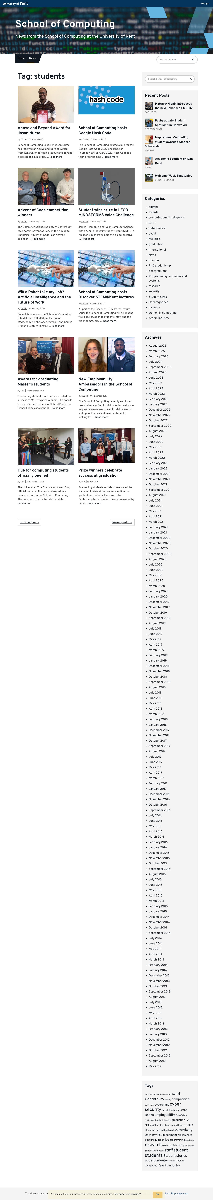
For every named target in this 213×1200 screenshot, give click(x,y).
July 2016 (155, 815)
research (154, 286)
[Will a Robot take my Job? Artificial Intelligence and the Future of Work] (46, 269)
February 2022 (159, 463)
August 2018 (157, 687)
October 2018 (158, 677)
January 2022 (158, 469)
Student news (158, 297)
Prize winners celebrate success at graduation (100, 473)
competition (180, 1099)
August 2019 (157, 623)
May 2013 (155, 1013)
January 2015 (158, 912)
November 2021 (159, 479)
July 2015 (155, 879)
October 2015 (158, 863)
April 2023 (156, 388)
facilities (154, 239)
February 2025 (159, 356)
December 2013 (159, 976)
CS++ (152, 223)
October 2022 (158, 420)
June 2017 (155, 762)
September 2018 (160, 682)
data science (157, 228)
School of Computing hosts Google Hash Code (102, 131)
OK (157, 1194)
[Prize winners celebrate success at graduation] (106, 445)
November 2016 (159, 799)
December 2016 (159, 794)
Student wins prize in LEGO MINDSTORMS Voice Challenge (106, 213)
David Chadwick (170, 1110)
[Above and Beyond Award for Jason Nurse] (46, 115)
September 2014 (160, 933)
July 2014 (155, 938)
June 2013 (155, 1008)
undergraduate (156, 1160)
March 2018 (156, 714)
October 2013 (158, 986)
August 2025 (158, 346)
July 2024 (155, 362)
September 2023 (160, 367)
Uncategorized (158, 302)
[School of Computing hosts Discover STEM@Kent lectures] (106, 269)
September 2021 (160, 490)
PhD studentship (160, 266)
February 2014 (158, 965)
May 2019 (155, 639)
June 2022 (156, 442)
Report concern (179, 1193)
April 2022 (156, 452)
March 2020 (157, 586)
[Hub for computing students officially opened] (46, 447)
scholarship (167, 1145)
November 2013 (159, 981)
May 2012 (155, 1066)
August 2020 (158, 559)
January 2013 (158, 1034)
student (181, 1150)
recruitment (189, 1140)
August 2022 (158, 431)
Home (21, 58)
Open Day (151, 1135)
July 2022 (155, 436)
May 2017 (155, 767)
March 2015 (156, 901)
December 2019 (159, 602)
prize (165, 1140)
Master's (173, 1130)
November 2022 (160, 415)
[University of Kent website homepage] (16, 4)
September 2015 (160, 869)
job (185, 1125)
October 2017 (158, 741)
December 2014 (159, 917)
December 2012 (159, 1040)
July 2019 (155, 629)
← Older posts (29, 522)
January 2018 (158, 725)
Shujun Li (189, 1145)
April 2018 (155, 709)
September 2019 (159, 618)
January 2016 (158, 847)
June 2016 (155, 821)
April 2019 (155, 645)
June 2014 (156, 944)
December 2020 (159, 538)
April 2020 (156, 581)
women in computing (163, 313)
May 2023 (155, 383)
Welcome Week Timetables (173, 176)
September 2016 (159, 810)
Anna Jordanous (161, 1094)
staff (168, 1150)
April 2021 (155, 517)
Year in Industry (159, 318)
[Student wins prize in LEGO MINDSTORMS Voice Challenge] (106, 189)
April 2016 (155, 831)
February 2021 (158, 527)
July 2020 (155, 565)
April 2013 (155, 1018)
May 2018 (155, 703)
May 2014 (155, 949)
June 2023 (156, 378)
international (157, 250)
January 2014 (158, 970)
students (154, 1155)
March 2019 (156, 650)
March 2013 (156, 1024)
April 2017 (155, 773)
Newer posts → (122, 522)
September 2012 (160, 1056)
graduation (156, 244)
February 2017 (158, 783)
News (32, 58)
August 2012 (157, 1061)
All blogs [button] (204, 3)
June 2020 (156, 570)
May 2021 (155, 511)
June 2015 (156, 885)
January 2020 (158, 597)
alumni (153, 207)
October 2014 (158, 928)
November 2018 (159, 671)
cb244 (24, 139)
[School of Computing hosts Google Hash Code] (106, 100)
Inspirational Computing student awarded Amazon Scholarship (167, 142)
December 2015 (159, 853)
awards (153, 212)
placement (170, 1135)
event (152, 234)
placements (185, 1135)
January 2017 (158, 789)
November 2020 (160, 543)
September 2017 (159, 746)
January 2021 (158, 533)
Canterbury (154, 1099)
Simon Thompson (154, 1150)
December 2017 (159, 730)
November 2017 (159, 735)
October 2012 (158, 1050)
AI (146, 1094)
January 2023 (158, 404)
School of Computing (65, 24)
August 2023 (157, 372)
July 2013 (155, 1002)
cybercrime (162, 1105)
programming (177, 1140)
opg (23, 391)
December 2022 (159, 410)
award (174, 1094)
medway (186, 1130)
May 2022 (155, 447)
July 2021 (155, 501)
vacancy (154, 307)
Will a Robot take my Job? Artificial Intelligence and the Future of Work (44, 297)
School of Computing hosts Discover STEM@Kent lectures (106, 295)
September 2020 (160, 554)
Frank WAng (181, 1115)
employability (165, 1115)
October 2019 (158, 613)
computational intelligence (166, 218)
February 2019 (158, 655)
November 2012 (159, 1045)
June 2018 (156, 698)
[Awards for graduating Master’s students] (46, 357)
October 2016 (158, 805)
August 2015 (157, 874)
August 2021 (157, 495)
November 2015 (159, 858)
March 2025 (157, 351)
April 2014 (155, 954)
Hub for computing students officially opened (43, 473)
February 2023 (158, 399)
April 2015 (155, 896)
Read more (55, 157)
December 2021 (159, 474)
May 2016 (155, 826)
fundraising (150, 1120)
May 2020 (155, 575)
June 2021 (156, 506)
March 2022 (157, 458)
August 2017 (157, 751)
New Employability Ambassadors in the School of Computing (105, 384)
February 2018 (158, 719)
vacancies (171, 1161)
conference (149, 1105)
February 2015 (158, 906)
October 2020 (158, 549)
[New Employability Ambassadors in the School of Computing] (106, 354)
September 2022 (160, 426)
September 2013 (159, 992)
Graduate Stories (163, 1120)
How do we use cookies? (127, 1194)
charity (168, 1100)
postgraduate (158, 271)
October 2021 (158, 484)
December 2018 (159, 666)
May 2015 (155, 890)
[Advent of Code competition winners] (46, 194)
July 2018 (155, 693)
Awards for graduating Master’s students (38, 382)
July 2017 (155, 757)
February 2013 (158, 1029)
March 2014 (156, 960)
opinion (154, 260)
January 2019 (158, 661)
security (154, 291)
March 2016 (156, 837)
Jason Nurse (177, 1125)
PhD (159, 1135)
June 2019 (155, 634)
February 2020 (159, 591)
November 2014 (159, 922)
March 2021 (156, 522)
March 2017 (156, 778)
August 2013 (157, 997)
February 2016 (158, 842)
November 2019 (159, 607)
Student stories (175, 1156)
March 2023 (157, 394)
